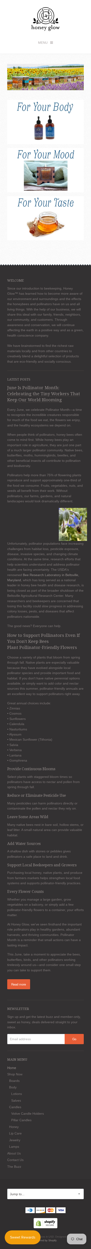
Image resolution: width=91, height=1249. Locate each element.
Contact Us (15, 1160)
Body (13, 1087)
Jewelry (14, 1140)
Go (74, 1039)
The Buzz (14, 1166)
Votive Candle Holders (27, 1113)
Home (11, 1067)
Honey (14, 1127)
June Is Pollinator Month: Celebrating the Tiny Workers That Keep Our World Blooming (43, 393)
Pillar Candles (21, 1120)
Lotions (16, 1094)
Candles (15, 1107)
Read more (18, 984)
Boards (14, 1081)
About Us (14, 1153)
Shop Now (14, 1074)
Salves (16, 1100)
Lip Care (15, 1133)
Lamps (14, 1146)
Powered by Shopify (45, 1240)
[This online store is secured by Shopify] (45, 1223)
